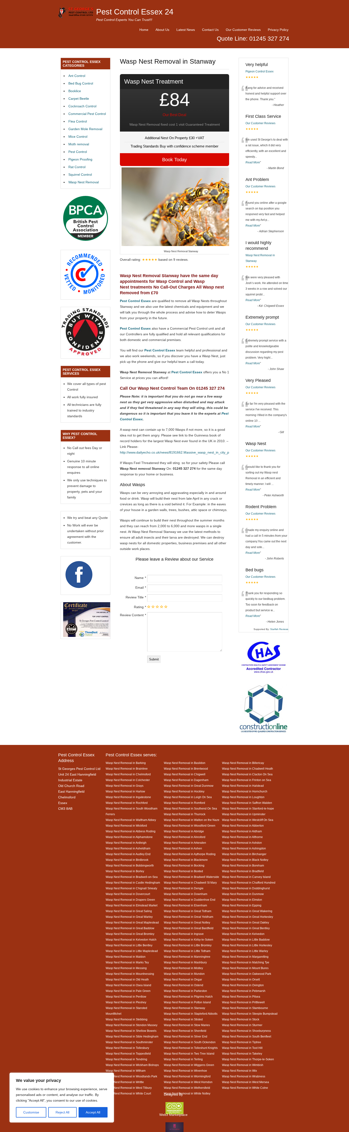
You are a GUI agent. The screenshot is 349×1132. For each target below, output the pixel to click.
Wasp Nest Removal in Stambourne (245, 1007)
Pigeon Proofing (80, 159)
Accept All (93, 1112)
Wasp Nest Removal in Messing (126, 968)
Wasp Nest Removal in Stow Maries (187, 1025)
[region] (61, 1098)
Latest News (185, 30)
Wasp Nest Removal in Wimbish (242, 1064)
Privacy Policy (278, 30)
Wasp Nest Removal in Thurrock (184, 814)
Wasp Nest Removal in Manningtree (187, 956)
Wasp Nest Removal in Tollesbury (127, 1047)
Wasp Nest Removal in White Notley (187, 1093)
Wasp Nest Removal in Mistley (183, 968)
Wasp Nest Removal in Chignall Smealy (131, 888)
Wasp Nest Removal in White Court (128, 1093)
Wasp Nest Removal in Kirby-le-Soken (188, 939)
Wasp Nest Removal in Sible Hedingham (132, 1036)
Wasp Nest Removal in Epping (241, 905)
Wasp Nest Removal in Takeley (242, 1053)
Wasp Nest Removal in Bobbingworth (130, 865)
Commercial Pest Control (87, 114)
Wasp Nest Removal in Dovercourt (128, 893)
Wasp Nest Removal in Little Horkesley (247, 945)
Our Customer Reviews (243, 30)
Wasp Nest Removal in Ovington (243, 985)
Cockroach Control (82, 106)
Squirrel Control (80, 174)
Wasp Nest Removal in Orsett (241, 979)
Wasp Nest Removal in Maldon (126, 956)
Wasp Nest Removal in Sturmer (242, 1025)
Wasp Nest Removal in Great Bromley (130, 933)
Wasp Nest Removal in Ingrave (184, 933)
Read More (252, 162)
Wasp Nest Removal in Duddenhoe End (189, 899)
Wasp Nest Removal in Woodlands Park (131, 1076)
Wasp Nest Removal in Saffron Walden (247, 802)
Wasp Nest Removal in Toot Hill (242, 1047)
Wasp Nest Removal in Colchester (128, 780)
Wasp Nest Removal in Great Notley (187, 922)
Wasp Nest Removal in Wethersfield (187, 1087)
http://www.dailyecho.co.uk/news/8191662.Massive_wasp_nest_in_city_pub (176, 452)
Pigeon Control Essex (259, 71)
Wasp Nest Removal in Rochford (127, 802)
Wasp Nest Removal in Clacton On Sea (247, 774)
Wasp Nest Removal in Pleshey (126, 1002)
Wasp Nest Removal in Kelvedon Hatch (131, 939)
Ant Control (76, 76)
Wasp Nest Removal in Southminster (129, 1042)
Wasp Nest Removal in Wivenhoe (185, 1070)
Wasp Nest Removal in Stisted (183, 1019)
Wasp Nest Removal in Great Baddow (130, 928)
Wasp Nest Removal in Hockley (184, 791)
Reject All (62, 1112)
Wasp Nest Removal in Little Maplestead (132, 950)
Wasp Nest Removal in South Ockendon (190, 1042)
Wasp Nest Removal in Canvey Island (246, 876)
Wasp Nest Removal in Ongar (183, 979)
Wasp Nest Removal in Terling (183, 1059)
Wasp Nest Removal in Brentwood (186, 768)
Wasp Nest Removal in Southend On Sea (190, 808)
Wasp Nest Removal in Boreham (243, 865)
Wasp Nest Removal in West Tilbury (129, 1087)
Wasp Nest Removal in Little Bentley (129, 945)
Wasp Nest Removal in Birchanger (244, 854)
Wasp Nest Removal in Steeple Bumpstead (250, 1013)
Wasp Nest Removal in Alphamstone (129, 836)
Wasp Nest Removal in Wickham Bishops (132, 1064)
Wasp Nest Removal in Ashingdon (244, 848)
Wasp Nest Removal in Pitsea (241, 996)
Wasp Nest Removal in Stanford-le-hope (248, 808)
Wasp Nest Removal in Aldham (242, 831)
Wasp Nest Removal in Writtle (125, 1082)
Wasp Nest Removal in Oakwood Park (246, 973)
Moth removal (78, 144)
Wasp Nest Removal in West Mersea (245, 1082)
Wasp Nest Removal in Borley (125, 871)
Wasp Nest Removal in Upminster (243, 814)
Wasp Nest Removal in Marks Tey (127, 962)
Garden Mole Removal (85, 129)
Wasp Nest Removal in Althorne (242, 836)
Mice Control (77, 136)
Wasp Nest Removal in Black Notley (245, 859)
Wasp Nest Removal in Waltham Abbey (131, 819)
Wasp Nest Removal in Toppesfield (128, 1053)
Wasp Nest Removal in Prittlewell (243, 1002)
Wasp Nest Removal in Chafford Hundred (248, 882)
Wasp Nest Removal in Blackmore (186, 859)
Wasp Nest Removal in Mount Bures (245, 968)
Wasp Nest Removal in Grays (124, 785)
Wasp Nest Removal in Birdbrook (127, 859)
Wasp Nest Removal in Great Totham (187, 911)
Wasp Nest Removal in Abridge (184, 831)
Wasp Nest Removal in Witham (126, 1070)
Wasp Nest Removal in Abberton (243, 825)
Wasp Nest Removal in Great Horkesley (247, 916)
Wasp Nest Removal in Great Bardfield (188, 928)
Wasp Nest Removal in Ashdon (242, 842)
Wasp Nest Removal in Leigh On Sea (188, 797)
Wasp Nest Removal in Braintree (127, 768)
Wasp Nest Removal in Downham (185, 893)
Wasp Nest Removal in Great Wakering (247, 911)
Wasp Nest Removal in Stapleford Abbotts (190, 1013)
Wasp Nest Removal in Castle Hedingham (133, 882)
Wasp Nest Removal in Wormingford (187, 1076)
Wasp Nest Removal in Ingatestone (128, 797)
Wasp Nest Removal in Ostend (183, 985)
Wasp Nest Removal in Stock (240, 1019)
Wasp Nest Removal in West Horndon (188, 1082)
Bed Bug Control (80, 83)
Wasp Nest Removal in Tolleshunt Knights (191, 1047)
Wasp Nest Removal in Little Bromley (188, 945)
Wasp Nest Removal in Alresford (184, 836)
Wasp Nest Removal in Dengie (183, 888)
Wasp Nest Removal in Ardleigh (126, 842)
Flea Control (77, 121)
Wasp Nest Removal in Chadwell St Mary (190, 882)
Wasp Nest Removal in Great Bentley (246, 928)
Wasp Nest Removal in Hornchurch (244, 791)
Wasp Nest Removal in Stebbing (126, 1019)
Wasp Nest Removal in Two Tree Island (189, 1053)
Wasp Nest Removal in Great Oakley (245, 922)
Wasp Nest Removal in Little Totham (187, 950)
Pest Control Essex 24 (134, 11)
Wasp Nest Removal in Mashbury (185, 962)
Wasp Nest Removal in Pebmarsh (243, 990)
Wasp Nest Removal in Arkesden (185, 842)
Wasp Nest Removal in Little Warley (245, 950)
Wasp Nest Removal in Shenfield (185, 1030)
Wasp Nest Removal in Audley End (128, 854)
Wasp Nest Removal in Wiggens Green (189, 1064)
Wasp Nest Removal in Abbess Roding (131, 831)
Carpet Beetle (78, 98)
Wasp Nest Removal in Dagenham (186, 780)
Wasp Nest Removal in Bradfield (243, 871)
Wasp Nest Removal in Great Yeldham (188, 916)
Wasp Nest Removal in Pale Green (128, 990)
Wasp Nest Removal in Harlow (125, 791)
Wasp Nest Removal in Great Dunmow (188, 785)
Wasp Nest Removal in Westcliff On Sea (247, 819)
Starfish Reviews (279, 629)
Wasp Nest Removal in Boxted (183, 871)
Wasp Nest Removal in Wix (239, 1070)
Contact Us (210, 30)
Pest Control (77, 152)
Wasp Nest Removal (83, 182)
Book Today (174, 159)
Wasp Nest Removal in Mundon (184, 973)
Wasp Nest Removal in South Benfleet (246, 1036)
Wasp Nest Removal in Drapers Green (130, 899)
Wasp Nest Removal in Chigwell (184, 774)
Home (143, 30)
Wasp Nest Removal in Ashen (183, 848)
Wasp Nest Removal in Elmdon (242, 899)
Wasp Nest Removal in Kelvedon (243, 933)
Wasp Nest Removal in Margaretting (245, 956)
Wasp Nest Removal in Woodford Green (189, 825)
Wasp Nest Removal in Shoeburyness (246, 1030)
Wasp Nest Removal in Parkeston (185, 990)
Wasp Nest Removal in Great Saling (129, 911)
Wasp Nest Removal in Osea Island (128, 985)
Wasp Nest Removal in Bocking (184, 865)
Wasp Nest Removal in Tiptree (241, 1042)
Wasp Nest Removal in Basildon (184, 762)
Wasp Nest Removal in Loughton (243, 797)
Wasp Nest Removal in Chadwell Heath (247, 768)
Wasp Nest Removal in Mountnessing (130, 973)
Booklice (74, 91)
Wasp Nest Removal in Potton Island (187, 1002)
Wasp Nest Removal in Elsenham (185, 905)
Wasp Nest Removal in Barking (126, 762)
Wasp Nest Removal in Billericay (243, 762)
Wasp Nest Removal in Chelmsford (128, 774)
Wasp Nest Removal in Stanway (184, 1007)
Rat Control (76, 167)
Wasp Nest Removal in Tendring (126, 1059)
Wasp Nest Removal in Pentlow (126, 996)
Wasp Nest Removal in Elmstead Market (131, 905)
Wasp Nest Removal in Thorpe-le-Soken (248, 1059)
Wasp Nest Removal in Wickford (126, 825)
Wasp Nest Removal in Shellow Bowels (131, 1030)
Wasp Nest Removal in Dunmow (243, 893)
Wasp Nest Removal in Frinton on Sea (246, 780)
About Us (162, 30)
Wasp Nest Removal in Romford (184, 802)
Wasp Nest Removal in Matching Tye (245, 962)
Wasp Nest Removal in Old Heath (127, 979)
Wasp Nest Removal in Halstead (243, 785)
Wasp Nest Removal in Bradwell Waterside (191, 876)
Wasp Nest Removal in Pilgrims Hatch (188, 996)
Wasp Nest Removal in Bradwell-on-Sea (132, 876)
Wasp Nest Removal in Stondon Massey (131, 1025)
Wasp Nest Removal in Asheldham (128, 848)
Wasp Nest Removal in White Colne (245, 1087)
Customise (31, 1112)
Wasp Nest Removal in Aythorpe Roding (190, 854)
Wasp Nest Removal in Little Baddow (246, 939)
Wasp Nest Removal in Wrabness (243, 1076)
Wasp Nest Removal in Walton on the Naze (191, 819)
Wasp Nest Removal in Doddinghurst (246, 888)
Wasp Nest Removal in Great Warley (129, 916)
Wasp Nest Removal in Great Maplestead (132, 922)
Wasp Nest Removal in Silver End (185, 1036)
